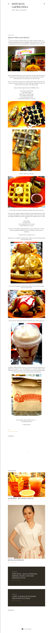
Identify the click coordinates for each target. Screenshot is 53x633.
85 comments (13, 500)
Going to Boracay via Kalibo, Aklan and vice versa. (24, 597)
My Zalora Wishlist (16, 560)
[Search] (44, 3)
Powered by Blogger (27, 628)
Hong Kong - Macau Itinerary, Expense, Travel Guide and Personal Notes (24, 576)
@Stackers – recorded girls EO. (21, 498)
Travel (17, 10)
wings (16, 431)
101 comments (13, 562)
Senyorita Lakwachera (20, 5)
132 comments (18, 580)
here (35, 420)
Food (11, 431)
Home (13, 10)
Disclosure (23, 10)
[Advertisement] (26, 22)
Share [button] (9, 429)
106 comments (18, 600)
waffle (14, 431)
